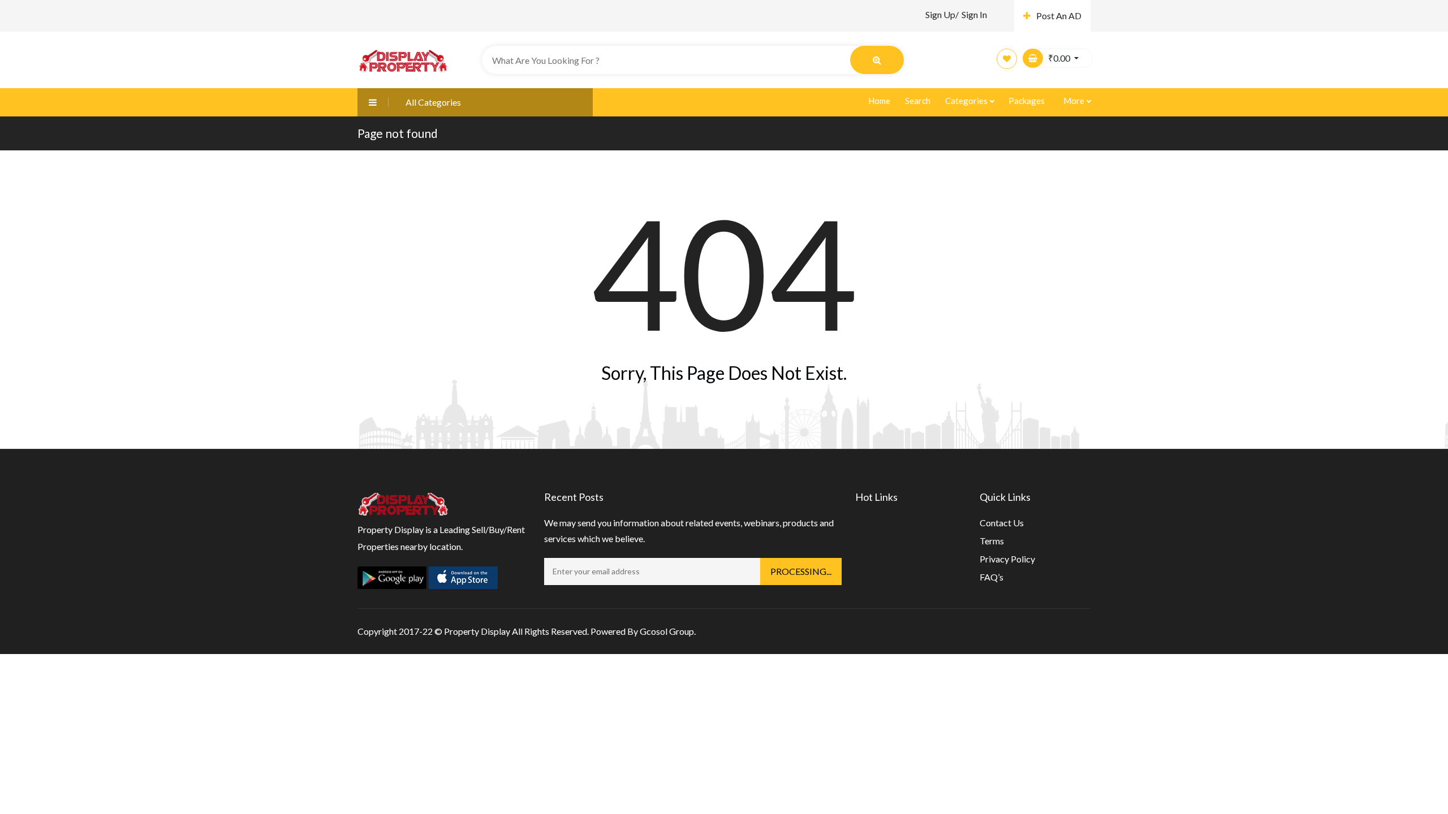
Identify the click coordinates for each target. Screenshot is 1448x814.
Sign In (974, 14)
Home (879, 101)
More (1074, 101)
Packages (1027, 101)
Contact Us (1002, 522)
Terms (992, 540)
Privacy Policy (1007, 558)
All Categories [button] (433, 102)
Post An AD (1058, 15)
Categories (967, 101)
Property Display (477, 631)
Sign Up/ (942, 14)
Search (917, 101)
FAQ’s (991, 576)
